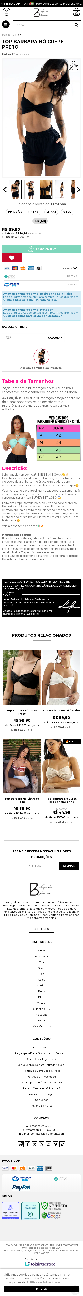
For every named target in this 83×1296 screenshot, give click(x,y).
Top (18, 35)
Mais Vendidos (42, 1026)
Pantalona (41, 956)
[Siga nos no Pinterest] (55, 1144)
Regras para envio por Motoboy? (41, 1082)
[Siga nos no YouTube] (41, 1144)
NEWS (42, 950)
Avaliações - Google (41, 1094)
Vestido (41, 985)
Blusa (41, 997)
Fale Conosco (41, 1047)
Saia (41, 973)
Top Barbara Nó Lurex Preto (21, 712)
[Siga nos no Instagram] (48, 1144)
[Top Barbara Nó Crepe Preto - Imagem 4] (61, 189)
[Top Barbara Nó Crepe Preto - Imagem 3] (46, 189)
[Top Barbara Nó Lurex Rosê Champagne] (61, 783)
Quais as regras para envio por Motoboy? (32, 315)
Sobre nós (41, 928)
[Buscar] (76, 24)
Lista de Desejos (12, 257)
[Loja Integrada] (40, 1262)
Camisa (41, 1002)
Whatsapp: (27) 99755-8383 (42, 1129)
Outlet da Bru (41, 1008)
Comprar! (45, 249)
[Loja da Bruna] (41, 12)
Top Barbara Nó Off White (61, 710)
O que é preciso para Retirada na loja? (30, 299)
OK (55, 337)
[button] (41, 356)
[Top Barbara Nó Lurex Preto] (22, 693)
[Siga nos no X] (34, 1144)
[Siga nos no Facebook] (27, 1144)
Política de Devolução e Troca (41, 1070)
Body (41, 991)
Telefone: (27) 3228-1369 (43, 1125)
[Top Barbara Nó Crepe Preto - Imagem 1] (15, 189)
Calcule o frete (14, 326)
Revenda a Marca (41, 1105)
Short (41, 968)
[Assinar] (69, 866)
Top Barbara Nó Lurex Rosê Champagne (61, 800)
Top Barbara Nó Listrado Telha (21, 800)
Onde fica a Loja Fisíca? (41, 1059)
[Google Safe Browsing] (51, 1215)
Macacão (41, 1014)
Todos (41, 1020)
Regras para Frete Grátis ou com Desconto (41, 1053)
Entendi (41, 1289)
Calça (41, 979)
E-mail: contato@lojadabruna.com (43, 1133)
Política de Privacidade (41, 1076)
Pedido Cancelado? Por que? (41, 1088)
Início (6, 35)
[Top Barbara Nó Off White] (61, 691)
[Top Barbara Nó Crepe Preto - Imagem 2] (30, 189)
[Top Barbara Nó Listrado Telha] (22, 781)
